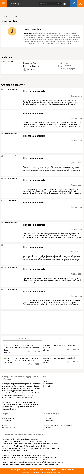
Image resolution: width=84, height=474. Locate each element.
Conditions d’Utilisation (29, 470)
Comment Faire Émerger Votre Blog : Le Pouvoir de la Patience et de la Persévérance (30, 464)
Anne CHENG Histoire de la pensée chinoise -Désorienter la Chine (26, 359)
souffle (25, 43)
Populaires (62, 339)
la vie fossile (58, 39)
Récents (23, 339)
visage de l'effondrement (52, 43)
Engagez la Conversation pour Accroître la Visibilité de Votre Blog (23, 453)
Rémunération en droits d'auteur (12, 423)
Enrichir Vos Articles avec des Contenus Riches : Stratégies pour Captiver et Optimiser (30, 448)
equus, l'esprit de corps (52, 35)
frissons (62, 35)
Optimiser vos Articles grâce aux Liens (14, 450)
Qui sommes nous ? (8, 418)
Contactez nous (48, 384)
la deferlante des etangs (58, 37)
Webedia (4, 425)
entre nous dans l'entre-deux (36, 35)
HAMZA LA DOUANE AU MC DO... (65, 345)
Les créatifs (47, 418)
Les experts (47, 427)
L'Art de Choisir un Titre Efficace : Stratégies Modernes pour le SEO (24, 446)
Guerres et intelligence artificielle (64, 358)
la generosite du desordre (30, 39)
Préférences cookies (67, 470)
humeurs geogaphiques (30, 37)
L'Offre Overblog (7, 421)
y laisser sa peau (66, 43)
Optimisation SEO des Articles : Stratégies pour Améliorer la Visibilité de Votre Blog (29, 457)
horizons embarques (72, 35)
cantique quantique (39, 33)
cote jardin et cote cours (57, 33)
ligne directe (26, 41)
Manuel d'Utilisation (8, 427)
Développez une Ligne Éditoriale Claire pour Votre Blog (20, 439)
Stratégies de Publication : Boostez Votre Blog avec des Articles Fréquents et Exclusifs (30, 444)
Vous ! (45, 430)
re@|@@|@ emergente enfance (52, 41)
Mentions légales (15, 470)
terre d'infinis (32, 43)
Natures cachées (29, 63)
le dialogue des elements (70, 39)
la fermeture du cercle (73, 37)
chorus (47, 33)
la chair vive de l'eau (44, 37)
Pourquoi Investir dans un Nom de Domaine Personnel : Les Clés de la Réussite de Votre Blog (33, 462)
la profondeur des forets (46, 39)
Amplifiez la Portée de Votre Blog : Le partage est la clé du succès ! (24, 455)
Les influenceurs (48, 423)
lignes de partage (36, 41)
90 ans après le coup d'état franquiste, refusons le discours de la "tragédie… (27, 347)
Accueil (3, 17)
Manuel (45, 381)
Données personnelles (53, 470)
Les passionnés (48, 421)
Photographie (71, 69)
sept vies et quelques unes (70, 41)
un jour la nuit (40, 43)
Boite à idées (47, 386)
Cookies (42, 470)
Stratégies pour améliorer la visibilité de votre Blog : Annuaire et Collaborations (28, 460)
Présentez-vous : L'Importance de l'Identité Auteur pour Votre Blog (24, 441)
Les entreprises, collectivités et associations (57, 425)
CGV (38, 470)
